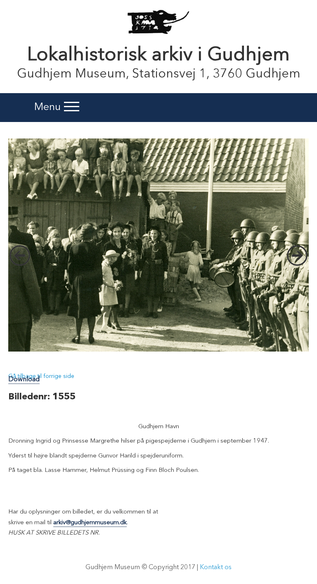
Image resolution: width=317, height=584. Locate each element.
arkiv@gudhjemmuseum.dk (90, 523)
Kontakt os (216, 567)
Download (24, 379)
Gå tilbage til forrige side (41, 376)
